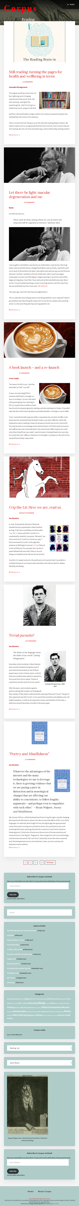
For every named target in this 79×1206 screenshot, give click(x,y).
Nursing (40, 1011)
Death (26, 1003)
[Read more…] (14, 135)
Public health (17, 1015)
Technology (55, 1015)
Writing (10, 1018)
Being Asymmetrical (13, 964)
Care (9, 1003)
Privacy (47, 1199)
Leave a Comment (26, 513)
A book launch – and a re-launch (34, 367)
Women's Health (64, 1015)
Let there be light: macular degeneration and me (29, 194)
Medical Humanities (51, 1007)
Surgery (50, 1015)
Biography (63, 999)
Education (33, 1003)
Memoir (66, 1007)
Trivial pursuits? (21, 635)
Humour (17, 1007)
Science (45, 1015)
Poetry (67, 1011)
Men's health (10, 1011)
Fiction (52, 1003)
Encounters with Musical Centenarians (19, 954)
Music (27, 1011)
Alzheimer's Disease (35, 999)
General (57, 1003)
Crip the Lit (13, 533)
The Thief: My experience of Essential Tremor (22, 930)
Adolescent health (12, 999)
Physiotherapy (60, 1011)
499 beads (10, 935)
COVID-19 (20, 1003)
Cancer (68, 999)
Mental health (19, 1011)
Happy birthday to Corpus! (16, 940)
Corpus (21, 8)
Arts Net (56, 1203)
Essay (41, 1002)
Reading (27, 1015)
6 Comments (29, 202)
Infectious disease (27, 1007)
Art (48, 999)
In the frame (11, 982)
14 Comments (30, 641)
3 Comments (28, 82)
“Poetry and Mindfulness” (29, 753)
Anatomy (44, 999)
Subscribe (12, 894)
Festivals (47, 1003)
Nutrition (46, 1011)
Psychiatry (9, 1015)
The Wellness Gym (13, 973)
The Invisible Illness (13, 945)
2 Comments (30, 759)
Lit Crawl (36, 545)
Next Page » (50, 863)
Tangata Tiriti (11, 959)
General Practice (64, 1003)
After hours (21, 999)
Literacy (36, 1007)
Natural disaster (33, 1011)
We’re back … (11, 978)
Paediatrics (52, 1011)
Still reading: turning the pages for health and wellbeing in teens (35, 74)
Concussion (14, 1003)
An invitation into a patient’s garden (19, 968)
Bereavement (55, 999)
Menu (72, 4)
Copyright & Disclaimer (36, 1199)
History (11, 1007)
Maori (40, 1007)
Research (33, 1015)
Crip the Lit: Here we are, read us (35, 507)
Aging (26, 999)
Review (40, 1015)
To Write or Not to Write (15, 949)
